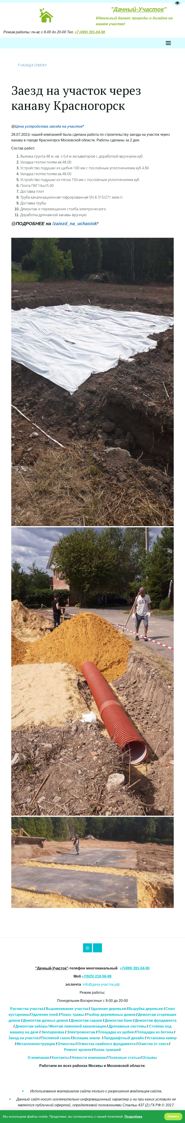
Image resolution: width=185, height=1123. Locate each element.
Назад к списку (34, 65)
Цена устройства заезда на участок (49, 126)
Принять (173, 1116)
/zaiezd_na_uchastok (56, 223)
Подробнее (133, 1116)
